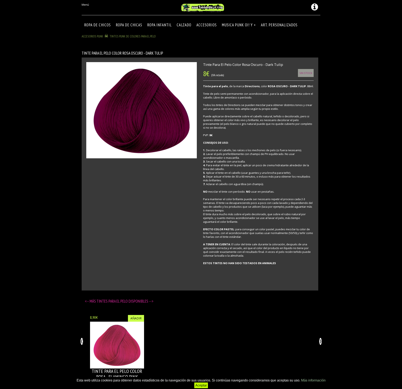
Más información (313, 380)
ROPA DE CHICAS (129, 24)
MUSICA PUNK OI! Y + (239, 24)
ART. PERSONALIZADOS (279, 24)
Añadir (136, 318)
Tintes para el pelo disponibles (123, 301)
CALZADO (184, 24)
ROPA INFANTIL (159, 24)
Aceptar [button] (201, 385)
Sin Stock (305, 73)
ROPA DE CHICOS (97, 24)
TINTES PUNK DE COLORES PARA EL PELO (133, 36)
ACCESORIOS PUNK (92, 36)
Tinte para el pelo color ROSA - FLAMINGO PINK (117, 374)
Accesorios (206, 24)
